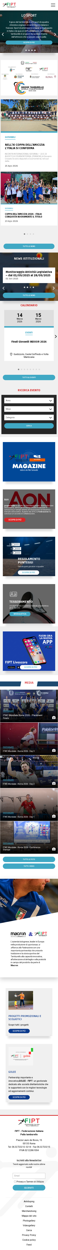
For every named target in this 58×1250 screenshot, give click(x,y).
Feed (29, 1244)
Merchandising (29, 1211)
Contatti (29, 1206)
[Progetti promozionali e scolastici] (29, 1000)
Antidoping (29, 1201)
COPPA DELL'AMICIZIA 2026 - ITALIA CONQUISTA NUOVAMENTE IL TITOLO (23, 215)
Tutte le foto (29, 859)
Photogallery (29, 1220)
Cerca (29, 426)
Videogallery (29, 1225)
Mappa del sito (29, 1216)
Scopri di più (29, 43)
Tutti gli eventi (29, 377)
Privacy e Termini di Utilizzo (30, 1181)
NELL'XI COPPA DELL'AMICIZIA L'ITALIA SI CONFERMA (24, 146)
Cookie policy (29, 1240)
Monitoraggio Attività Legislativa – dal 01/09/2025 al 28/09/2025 (29, 273)
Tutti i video (29, 866)
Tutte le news (29, 246)
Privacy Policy (29, 1235)
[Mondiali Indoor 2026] (29, 78)
